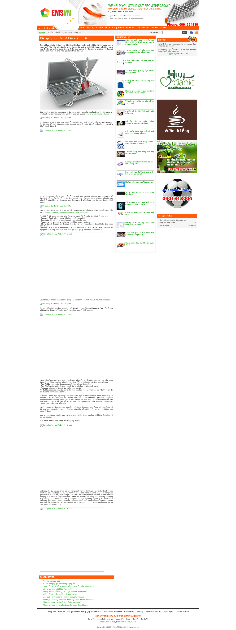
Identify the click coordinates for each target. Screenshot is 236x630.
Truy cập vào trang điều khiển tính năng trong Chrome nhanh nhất (68, 600)
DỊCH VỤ (90, 28)
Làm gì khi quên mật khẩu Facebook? (57, 589)
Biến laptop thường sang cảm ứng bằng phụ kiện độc (63, 597)
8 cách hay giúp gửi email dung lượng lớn (59, 584)
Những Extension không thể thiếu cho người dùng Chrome (65, 605)
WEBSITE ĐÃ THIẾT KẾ (127, 28)
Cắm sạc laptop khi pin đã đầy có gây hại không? (62, 602)
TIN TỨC (154, 28)
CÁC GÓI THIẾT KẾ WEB (105, 28)
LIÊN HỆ (163, 28)
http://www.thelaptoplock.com (98, 114)
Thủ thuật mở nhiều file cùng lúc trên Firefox (60, 594)
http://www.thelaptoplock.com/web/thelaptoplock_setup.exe (65, 212)
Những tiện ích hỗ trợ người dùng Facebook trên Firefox (65, 592)
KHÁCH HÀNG (143, 28)
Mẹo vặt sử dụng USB (51, 581)
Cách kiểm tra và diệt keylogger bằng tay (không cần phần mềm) (68, 586)
